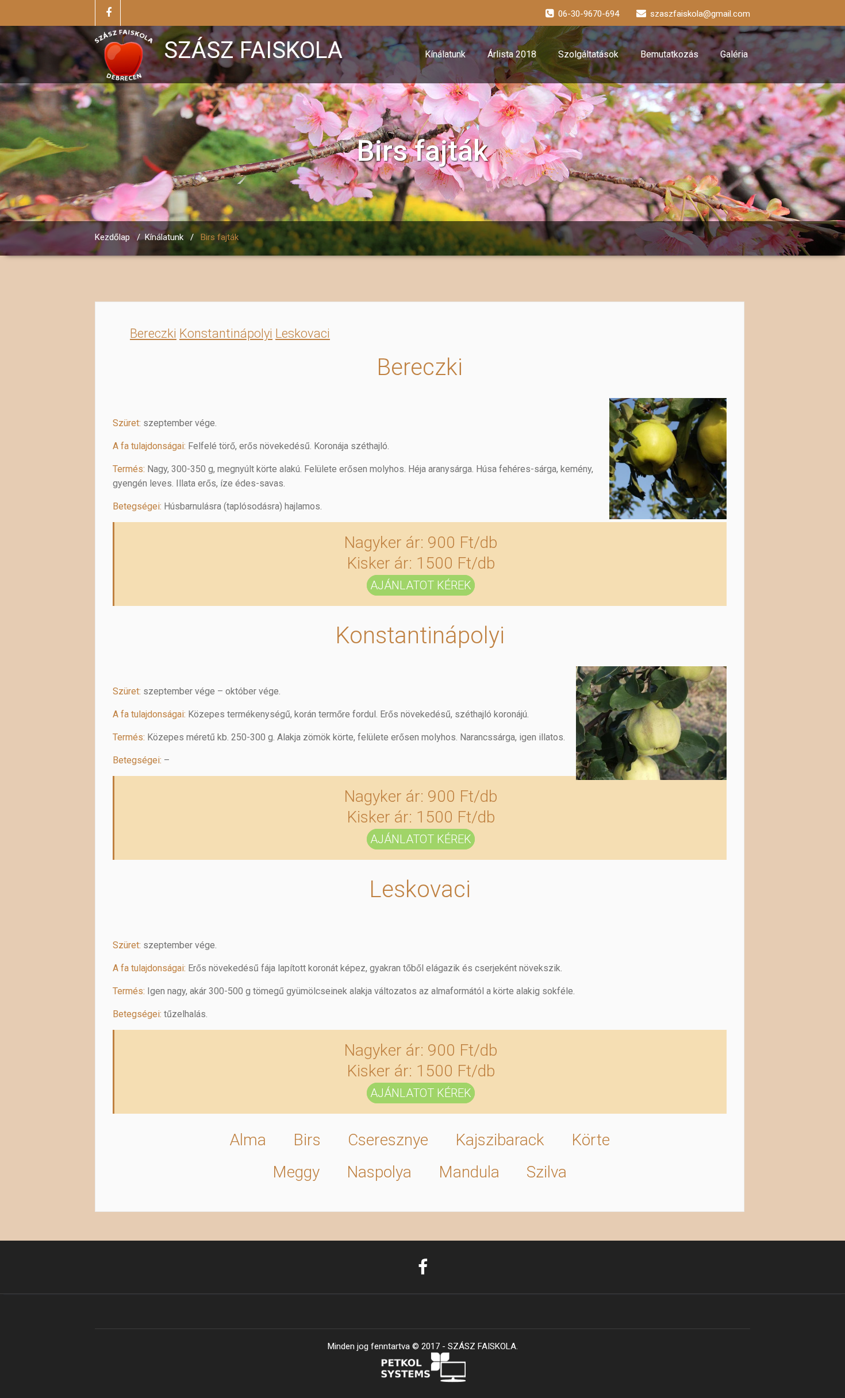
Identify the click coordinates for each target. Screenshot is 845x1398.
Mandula (469, 1172)
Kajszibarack (499, 1139)
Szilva (547, 1172)
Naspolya (379, 1172)
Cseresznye (388, 1139)
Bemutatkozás (669, 54)
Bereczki (153, 333)
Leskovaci (302, 333)
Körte (590, 1139)
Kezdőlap (112, 237)
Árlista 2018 (511, 54)
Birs (307, 1139)
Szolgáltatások (588, 54)
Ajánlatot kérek (420, 585)
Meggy (296, 1172)
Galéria (734, 54)
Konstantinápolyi (225, 333)
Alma (247, 1139)
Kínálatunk (445, 54)
